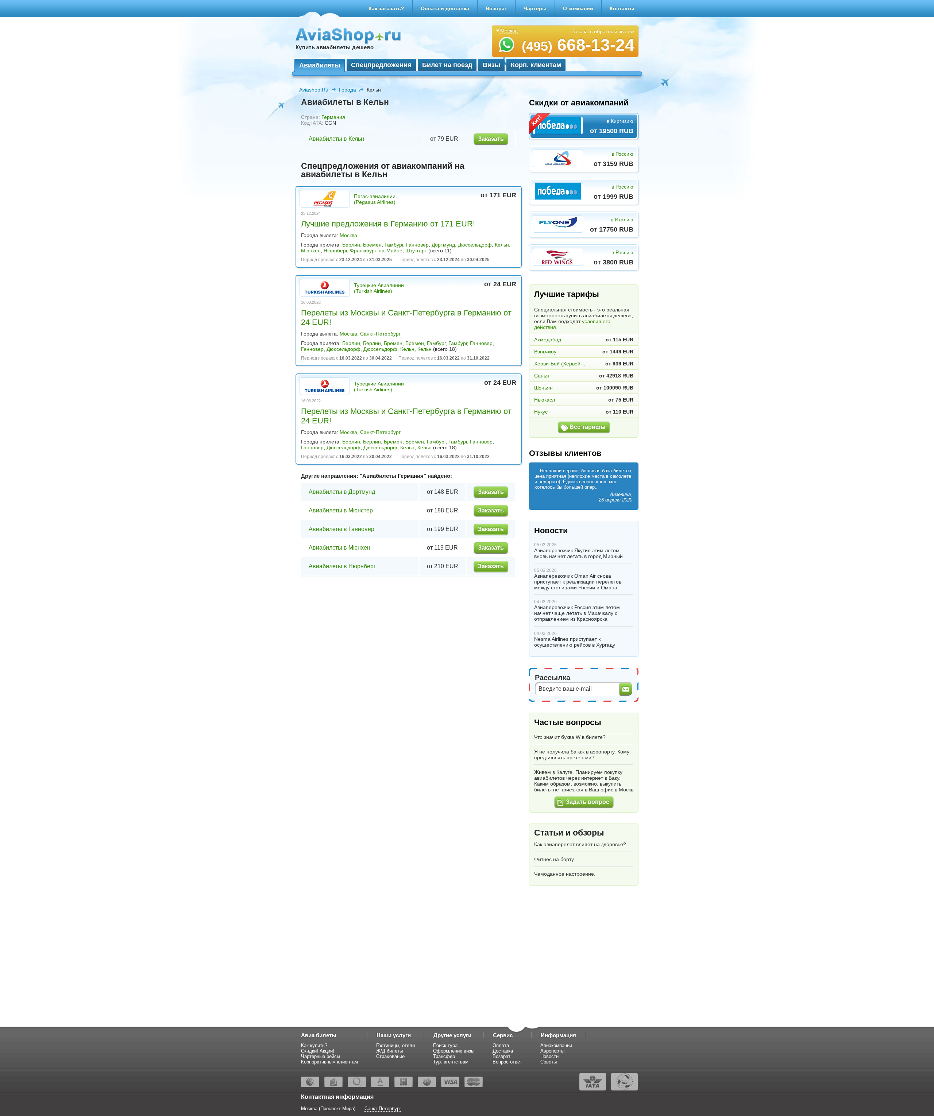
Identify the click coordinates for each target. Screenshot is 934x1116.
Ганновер (417, 245)
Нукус (541, 412)
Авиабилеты (319, 65)
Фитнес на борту (554, 859)
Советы (548, 1062)
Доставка (503, 1051)
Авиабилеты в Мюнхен (339, 548)
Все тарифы (588, 427)
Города (347, 90)
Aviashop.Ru (313, 90)
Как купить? (314, 1045)
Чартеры (535, 8)
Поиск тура (445, 1045)
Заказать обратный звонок (603, 31)
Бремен (372, 245)
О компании (578, 8)
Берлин (351, 245)
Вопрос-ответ (507, 1062)
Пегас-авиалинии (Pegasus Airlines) (374, 199)
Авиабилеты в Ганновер (341, 529)
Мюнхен (311, 250)
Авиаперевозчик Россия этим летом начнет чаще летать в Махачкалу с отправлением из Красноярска (577, 613)
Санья (541, 376)
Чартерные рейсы (320, 1056)
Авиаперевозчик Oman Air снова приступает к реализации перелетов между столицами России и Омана (577, 581)
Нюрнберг (335, 250)
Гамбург (394, 245)
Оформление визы (453, 1051)
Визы (491, 65)
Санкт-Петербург (380, 334)
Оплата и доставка (445, 8)
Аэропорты (552, 1051)
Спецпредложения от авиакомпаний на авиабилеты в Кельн (382, 170)
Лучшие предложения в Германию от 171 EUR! (388, 223)
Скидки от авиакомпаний (579, 102)
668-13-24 (578, 44)
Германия (333, 117)
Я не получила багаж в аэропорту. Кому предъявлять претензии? (581, 754)
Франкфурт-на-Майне (376, 250)
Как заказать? (386, 8)
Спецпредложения (381, 65)
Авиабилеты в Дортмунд (342, 492)
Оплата (501, 1045)
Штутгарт (416, 250)
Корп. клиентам (536, 65)
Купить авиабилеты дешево (335, 47)
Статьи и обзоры (569, 832)
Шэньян (543, 388)
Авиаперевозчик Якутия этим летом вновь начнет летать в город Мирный (578, 553)
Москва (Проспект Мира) (328, 1108)
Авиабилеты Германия (393, 476)
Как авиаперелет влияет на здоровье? (580, 844)
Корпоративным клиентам (329, 1062)
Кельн (502, 245)
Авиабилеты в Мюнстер (341, 510)
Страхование (390, 1056)
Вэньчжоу (545, 351)
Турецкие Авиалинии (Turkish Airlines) (379, 288)
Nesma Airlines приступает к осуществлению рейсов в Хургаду (574, 642)
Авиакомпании (556, 1045)
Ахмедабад (547, 339)
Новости (551, 530)
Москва (348, 235)
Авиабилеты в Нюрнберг (342, 566)
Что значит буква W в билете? (570, 737)
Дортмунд (443, 245)
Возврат (496, 8)
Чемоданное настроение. (564, 874)
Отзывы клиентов (565, 453)
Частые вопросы (567, 722)
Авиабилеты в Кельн (336, 139)
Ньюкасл (544, 400)
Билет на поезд (447, 65)
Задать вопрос (587, 802)
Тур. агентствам (450, 1062)
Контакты (622, 8)
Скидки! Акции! (317, 1051)
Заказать (491, 139)
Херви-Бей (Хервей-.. (559, 364)
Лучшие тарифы (566, 294)
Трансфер (444, 1056)
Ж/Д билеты (389, 1051)
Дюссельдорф (475, 245)
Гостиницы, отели (395, 1045)
